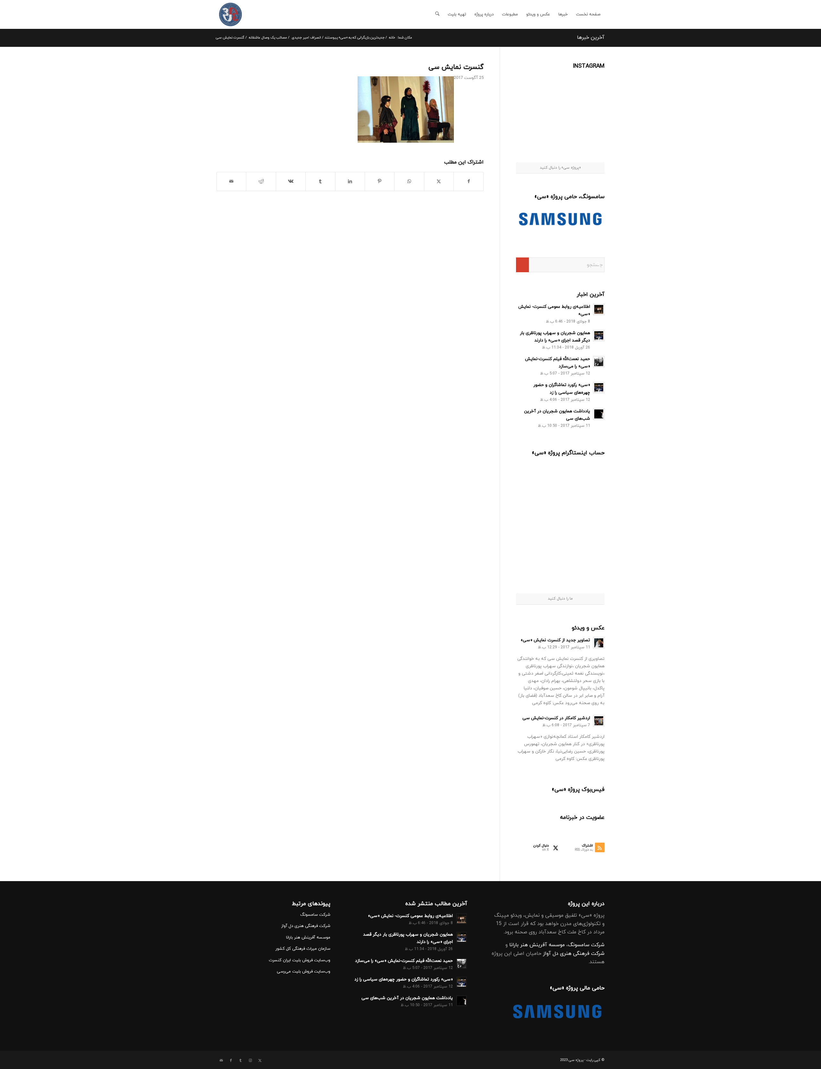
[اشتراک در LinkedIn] (350, 181)
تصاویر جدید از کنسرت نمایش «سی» (555, 640)
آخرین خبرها (591, 37)
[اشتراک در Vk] (290, 181)
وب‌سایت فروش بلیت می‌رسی (303, 971)
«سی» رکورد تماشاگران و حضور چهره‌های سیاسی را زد (403, 979)
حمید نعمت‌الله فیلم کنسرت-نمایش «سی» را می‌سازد (404, 961)
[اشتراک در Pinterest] (379, 181)
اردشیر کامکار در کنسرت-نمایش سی (556, 718)
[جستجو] (437, 14)
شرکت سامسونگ (586, 944)
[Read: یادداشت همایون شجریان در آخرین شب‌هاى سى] (599, 414)
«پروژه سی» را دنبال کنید (560, 167)
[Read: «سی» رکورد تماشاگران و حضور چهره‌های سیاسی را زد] (599, 387)
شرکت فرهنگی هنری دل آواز (574, 953)
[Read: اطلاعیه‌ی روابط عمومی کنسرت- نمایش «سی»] (599, 309)
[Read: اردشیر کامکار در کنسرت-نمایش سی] (599, 721)
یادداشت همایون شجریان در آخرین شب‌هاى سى (407, 998)
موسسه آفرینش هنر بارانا (537, 944)
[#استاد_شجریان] (589, 86)
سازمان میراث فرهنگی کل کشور (302, 949)
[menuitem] (588, 14)
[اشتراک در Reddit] (260, 181)
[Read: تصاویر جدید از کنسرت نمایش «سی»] (599, 643)
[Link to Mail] (221, 1060)
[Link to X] (260, 1060)
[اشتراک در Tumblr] (320, 181)
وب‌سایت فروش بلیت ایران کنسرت (299, 960)
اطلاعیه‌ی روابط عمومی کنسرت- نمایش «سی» (410, 916)
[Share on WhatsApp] (409, 181)
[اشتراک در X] (438, 181)
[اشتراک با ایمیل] (231, 181)
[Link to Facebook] (231, 1060)
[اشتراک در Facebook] (468, 181)
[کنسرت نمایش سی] (230, 14)
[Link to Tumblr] (240, 1060)
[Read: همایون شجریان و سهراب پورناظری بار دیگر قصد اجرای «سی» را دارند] (599, 335)
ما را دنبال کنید (560, 598)
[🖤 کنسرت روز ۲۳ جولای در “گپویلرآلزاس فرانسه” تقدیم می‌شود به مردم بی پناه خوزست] (538, 480)
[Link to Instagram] (250, 1060)
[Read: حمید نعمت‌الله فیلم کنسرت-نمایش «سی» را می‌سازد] (599, 361)
